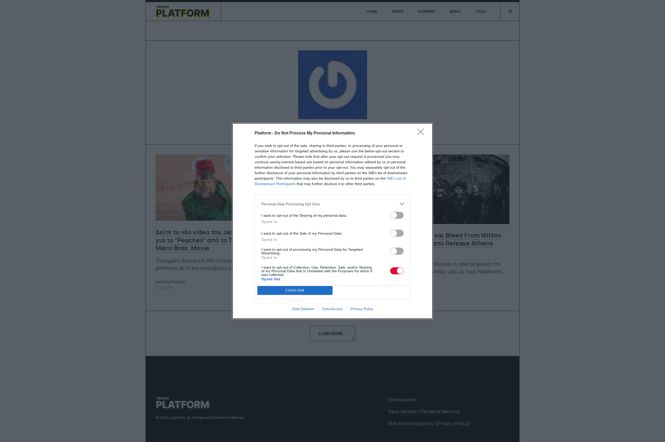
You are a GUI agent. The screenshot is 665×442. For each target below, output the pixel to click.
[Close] (422, 133)
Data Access (332, 309)
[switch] (397, 215)
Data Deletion (303, 309)
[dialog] (332, 221)
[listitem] (332, 204)
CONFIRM (295, 291)
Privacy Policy (362, 309)
